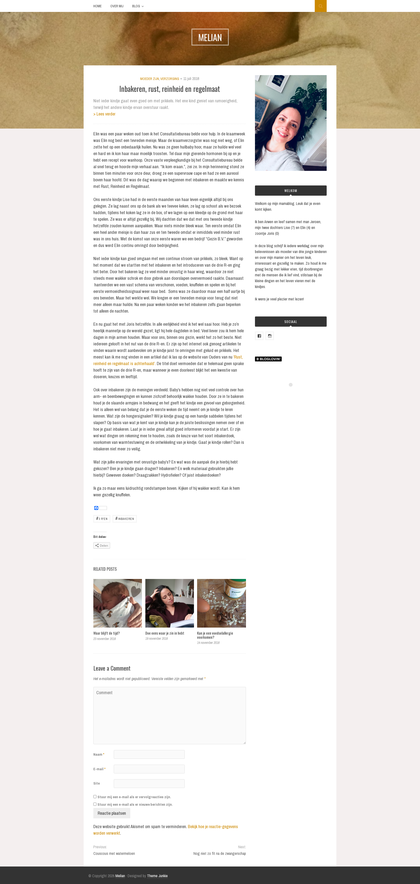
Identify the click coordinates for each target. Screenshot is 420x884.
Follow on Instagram (294, 394)
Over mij (116, 6)
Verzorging (169, 79)
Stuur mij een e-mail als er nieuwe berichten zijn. (135, 804)
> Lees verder (104, 114)
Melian (120, 875)
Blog (136, 6)
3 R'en (102, 518)
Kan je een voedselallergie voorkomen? (215, 635)
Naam (98, 754)
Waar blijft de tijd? (106, 633)
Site (96, 783)
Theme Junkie (157, 875)
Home (97, 6)
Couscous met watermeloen (114, 853)
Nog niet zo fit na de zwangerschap (219, 853)
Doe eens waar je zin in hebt (164, 633)
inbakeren (124, 518)
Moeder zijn (149, 79)
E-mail (99, 768)
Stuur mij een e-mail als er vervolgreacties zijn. (134, 796)
